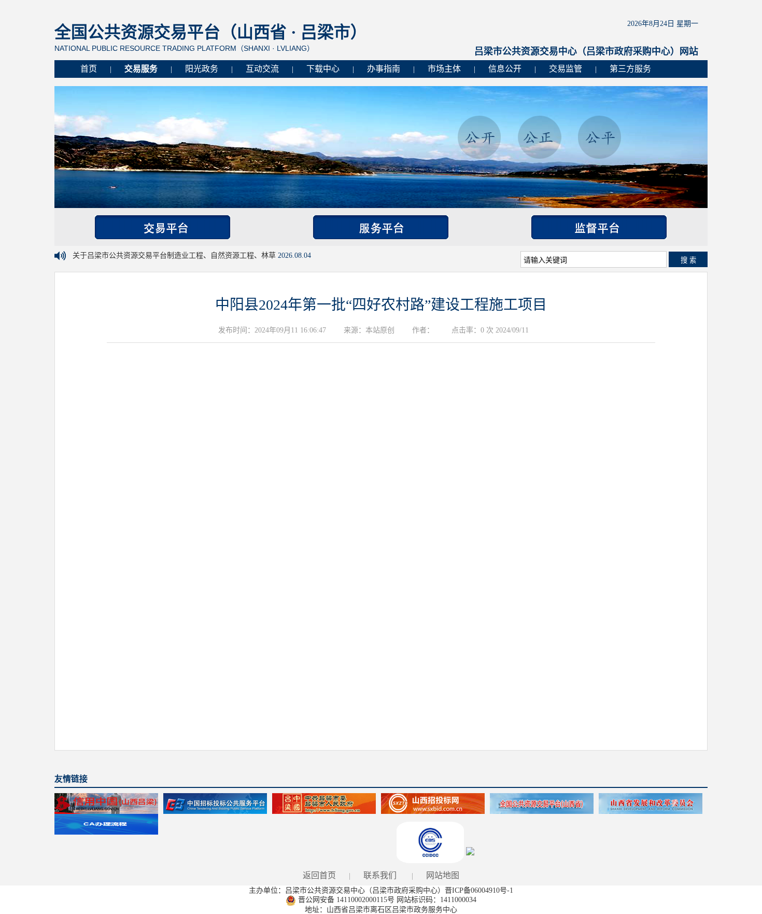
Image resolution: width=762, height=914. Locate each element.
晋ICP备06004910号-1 (479, 890)
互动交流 (262, 68)
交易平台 (162, 227)
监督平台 (599, 227)
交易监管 (565, 68)
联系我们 (380, 875)
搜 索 (688, 260)
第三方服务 (630, 68)
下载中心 (323, 68)
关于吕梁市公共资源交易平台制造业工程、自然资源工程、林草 (175, 255)
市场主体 (444, 68)
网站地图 (442, 875)
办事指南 (383, 68)
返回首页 (319, 875)
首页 (88, 68)
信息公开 (504, 68)
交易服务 (141, 68)
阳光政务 (201, 68)
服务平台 (380, 227)
